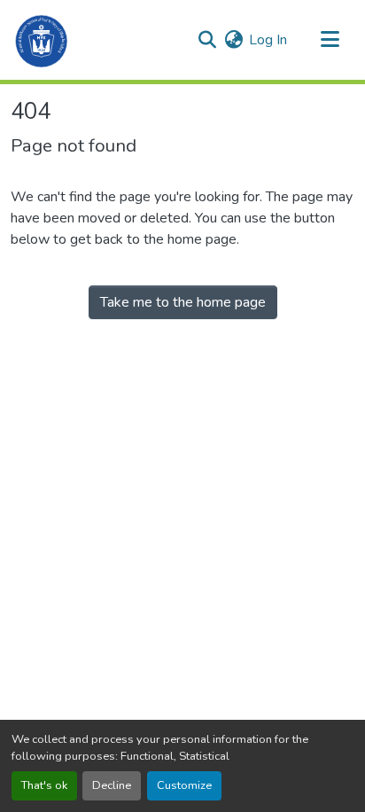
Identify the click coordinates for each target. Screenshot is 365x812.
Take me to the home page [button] (183, 302)
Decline (111, 785)
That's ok (44, 785)
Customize (184, 785)
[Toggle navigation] (329, 40)
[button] (42, 40)
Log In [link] (268, 40)
